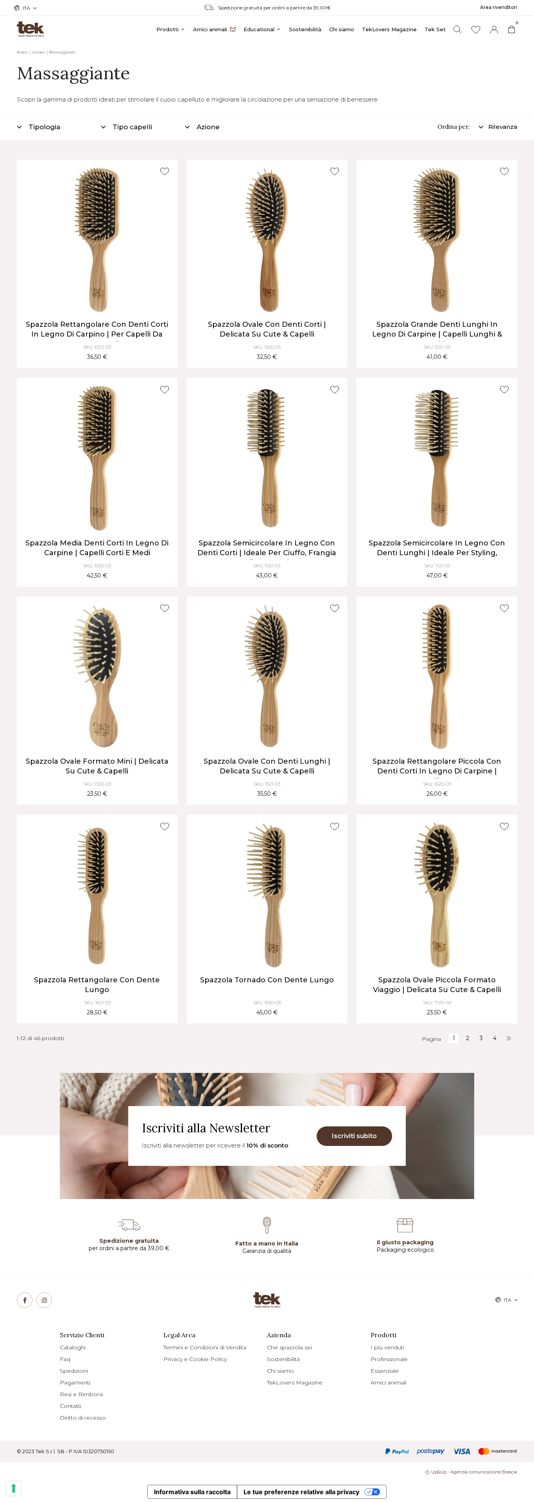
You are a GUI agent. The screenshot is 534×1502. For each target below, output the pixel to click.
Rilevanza (502, 126)
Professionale (389, 1359)
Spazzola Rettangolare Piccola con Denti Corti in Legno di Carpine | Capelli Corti (437, 771)
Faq (65, 1359)
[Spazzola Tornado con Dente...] (267, 895)
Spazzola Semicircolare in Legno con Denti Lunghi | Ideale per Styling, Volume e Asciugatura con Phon (437, 553)
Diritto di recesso (83, 1417)
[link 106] (24, 1300)
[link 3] (494, 30)
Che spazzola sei (289, 1347)
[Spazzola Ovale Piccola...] (436, 895)
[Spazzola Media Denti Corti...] (97, 458)
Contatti (70, 1405)
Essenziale (385, 1370)
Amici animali (389, 1382)
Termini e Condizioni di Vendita (204, 1347)
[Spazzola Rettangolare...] (436, 676)
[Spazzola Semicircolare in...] (267, 458)
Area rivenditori (498, 7)
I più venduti (387, 1347)
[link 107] (44, 1300)
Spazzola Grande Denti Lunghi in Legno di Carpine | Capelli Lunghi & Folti (437, 334)
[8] (13, 1488)
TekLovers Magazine (295, 1382)
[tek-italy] (30, 25)
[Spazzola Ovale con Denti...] (267, 239)
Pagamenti (75, 1382)
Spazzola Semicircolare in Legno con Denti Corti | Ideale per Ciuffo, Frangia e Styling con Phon (266, 553)
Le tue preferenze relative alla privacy (301, 1492)
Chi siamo (280, 1370)
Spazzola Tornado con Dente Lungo (267, 980)
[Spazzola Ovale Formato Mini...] (97, 676)
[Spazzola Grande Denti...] (436, 239)
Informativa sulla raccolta (192, 1492)
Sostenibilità (283, 1359)
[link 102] (508, 1038)
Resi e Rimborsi (81, 1394)
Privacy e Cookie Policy (195, 1359)
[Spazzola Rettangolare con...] (97, 239)
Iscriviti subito (354, 1136)
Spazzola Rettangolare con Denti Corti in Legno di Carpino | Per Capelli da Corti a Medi (97, 334)
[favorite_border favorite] (165, 171)
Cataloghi (73, 1347)
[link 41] (475, 30)
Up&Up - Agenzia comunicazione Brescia (474, 1472)
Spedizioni (74, 1370)
